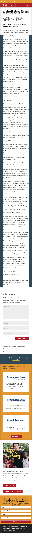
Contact (13, 528)
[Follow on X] (8, 1)
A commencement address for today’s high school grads (15, 384)
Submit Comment (21, 338)
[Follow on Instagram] (11, 1)
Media (18, 528)
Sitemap (22, 528)
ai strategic (12, 530)
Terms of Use (6, 528)
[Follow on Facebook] (4, 1)
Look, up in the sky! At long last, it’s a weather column (15, 406)
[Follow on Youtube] (14, 1)
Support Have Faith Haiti (13, 491)
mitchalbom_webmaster (15, 386)
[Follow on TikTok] (18, 1)
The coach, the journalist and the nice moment (16, 426)
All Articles (16, 436)
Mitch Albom (9, 24)
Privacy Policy (24, 526)
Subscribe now (9, 485)
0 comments (14, 27)
